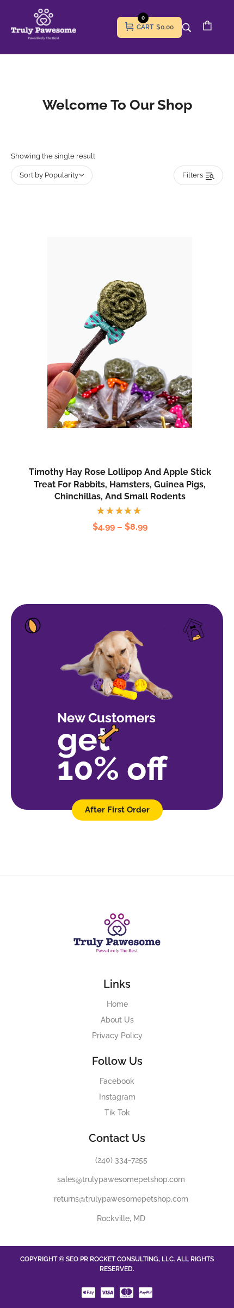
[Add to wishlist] (131, 356)
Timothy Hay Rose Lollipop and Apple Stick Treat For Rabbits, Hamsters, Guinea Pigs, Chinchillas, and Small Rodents (120, 484)
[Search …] (187, 28)
